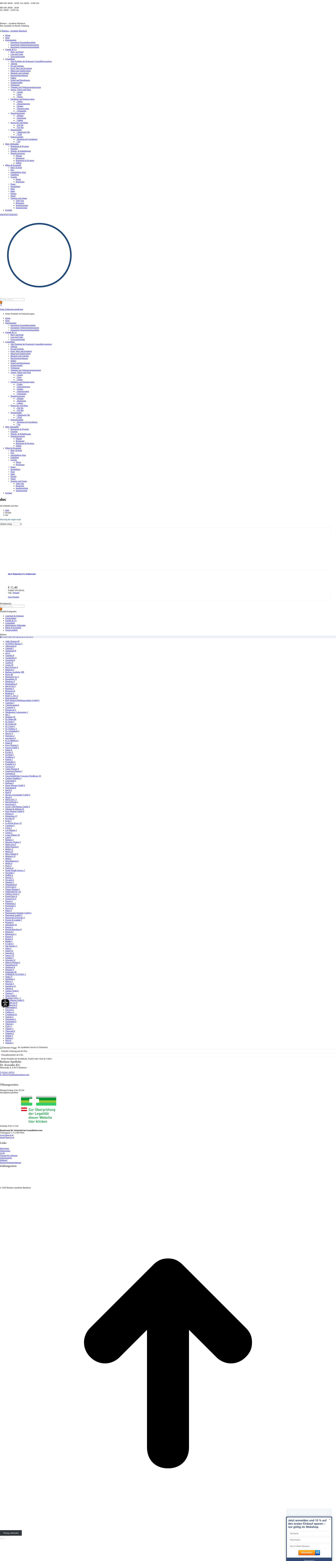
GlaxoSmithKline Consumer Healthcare (23, 776)
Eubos (8, 750)
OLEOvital (10, 887)
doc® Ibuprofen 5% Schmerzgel (22, 574)
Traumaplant (11, 1007)
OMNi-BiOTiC (13, 892)
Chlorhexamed (12, 705)
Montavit (10, 856)
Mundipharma (12, 861)
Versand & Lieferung (8, 1155)
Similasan (10, 967)
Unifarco (9, 1012)
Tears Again (11, 995)
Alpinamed (10, 651)
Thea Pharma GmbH (14, 1000)
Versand (15, 593)
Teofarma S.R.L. (13, 998)
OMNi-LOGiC (12, 894)
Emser (8, 743)
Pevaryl (9, 908)
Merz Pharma (11, 854)
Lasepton (9, 825)
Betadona (10, 681)
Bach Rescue (11, 667)
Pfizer (8, 910)
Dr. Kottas (10, 724)
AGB (2, 1153)
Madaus (9, 840)
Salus (8, 948)
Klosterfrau (11, 816)
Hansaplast (10, 788)
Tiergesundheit (11, 630)
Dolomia (10, 717)
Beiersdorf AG (12, 677)
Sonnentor (10, 972)
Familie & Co (11, 621)
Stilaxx (9, 981)
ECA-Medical (12, 740)
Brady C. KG (11, 696)
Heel (8, 792)
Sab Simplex (11, 946)
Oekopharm (11, 884)
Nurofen (9, 882)
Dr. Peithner (11, 729)
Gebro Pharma (12, 769)
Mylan (8, 863)
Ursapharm (11, 1014)
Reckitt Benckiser (13, 929)
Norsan (9, 877)
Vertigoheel (10, 1021)
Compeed (10, 707)
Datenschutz (309, 1558)
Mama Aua (10, 844)
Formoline (10, 762)
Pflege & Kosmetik (13, 628)
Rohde (8, 941)
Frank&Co (10, 764)
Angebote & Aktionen (14, 616)
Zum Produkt (13, 597)
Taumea (9, 993)
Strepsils (9, 984)
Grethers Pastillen (13, 778)
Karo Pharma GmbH (14, 811)
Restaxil (9, 932)
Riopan (9, 936)
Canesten (9, 703)
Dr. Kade (9, 722)
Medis (9, 851)
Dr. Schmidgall (12, 731)
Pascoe (9, 901)
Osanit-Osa (10, 899)
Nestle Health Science (15, 870)
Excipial (9, 755)
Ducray (9, 733)
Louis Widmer (12, 835)
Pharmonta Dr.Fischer (15, 918)
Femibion (10, 757)
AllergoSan (10, 646)
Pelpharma (10, 903)
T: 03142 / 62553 (7, 1072)
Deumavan (10, 710)
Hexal (8, 797)
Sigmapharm (11, 965)
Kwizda (9, 818)
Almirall (9, 648)
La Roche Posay (13, 823)
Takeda (9, 988)
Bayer (9, 674)
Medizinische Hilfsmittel (15, 625)
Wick (8, 1040)
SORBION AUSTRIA (15, 974)
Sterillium (10, 979)
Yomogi (9, 1043)
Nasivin (9, 868)
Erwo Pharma (11, 745)
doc (7, 714)
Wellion (9, 1038)
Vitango (9, 1029)
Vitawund (10, 1031)
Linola (8, 833)
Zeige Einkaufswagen (9, 309)
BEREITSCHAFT (8, 14)
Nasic (8, 866)
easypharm (10, 738)
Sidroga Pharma (12, 962)
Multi (8, 859)
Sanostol (9, 953)
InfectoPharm (11, 802)
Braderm (9, 693)
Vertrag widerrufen (11, 1533)
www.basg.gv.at (6, 1135)
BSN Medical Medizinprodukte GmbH (22, 700)
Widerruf (3, 1160)
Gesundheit (10, 623)
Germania (10, 773)
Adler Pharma (12, 641)
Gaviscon (10, 766)
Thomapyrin (11, 1005)
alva (7, 653)
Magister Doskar (13, 842)
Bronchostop (11, 698)
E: (14, 1075)
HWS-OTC (11, 799)
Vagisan (9, 1017)
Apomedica (10, 658)
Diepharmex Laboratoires (16, 712)
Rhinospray (10, 934)
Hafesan (9, 783)
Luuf (8, 837)
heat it (8, 790)
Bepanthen (11, 679)
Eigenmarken (10, 618)
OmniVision (11, 896)
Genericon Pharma (13, 771)
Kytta (8, 821)
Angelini (9, 655)
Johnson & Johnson (14, 809)
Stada (8, 977)
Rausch (9, 927)
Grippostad (10, 781)
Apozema (10, 660)
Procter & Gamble (13, 920)
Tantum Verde (12, 991)
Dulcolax (9, 736)
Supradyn (10, 986)
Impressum (4, 1148)
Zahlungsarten (6, 1158)
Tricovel (9, 1010)
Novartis (9, 880)
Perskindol (10, 906)
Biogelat (9, 688)
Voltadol (9, 1033)
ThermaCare (11, 1003)
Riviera (9, 939)
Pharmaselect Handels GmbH (18, 913)
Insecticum (10, 804)
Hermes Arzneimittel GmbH (17, 795)
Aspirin (9, 663)
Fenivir (9, 759)
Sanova (9, 955)
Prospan (9, 922)
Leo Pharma (11, 830)
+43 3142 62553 (7, 19)
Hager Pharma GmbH (15, 785)
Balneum (9, 670)
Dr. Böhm (10, 719)
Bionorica (10, 691)
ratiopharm (11, 925)
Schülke (9, 958)
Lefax (8, 828)
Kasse (20, 309)
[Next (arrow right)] (4, 1538)
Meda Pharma (11, 847)
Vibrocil (9, 1024)
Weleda (9, 1036)
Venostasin (10, 1019)
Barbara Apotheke (14, 672)
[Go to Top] (168, 1531)
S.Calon (9, 944)
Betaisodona (11, 684)
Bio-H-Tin (10, 686)
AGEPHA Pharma (13, 644)
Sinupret (9, 970)
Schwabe (10, 960)
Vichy (8, 1026)
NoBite (9, 875)
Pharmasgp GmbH (13, 915)
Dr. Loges (10, 726)
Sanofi (9, 951)
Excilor (9, 752)
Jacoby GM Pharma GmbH (17, 807)
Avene (9, 665)
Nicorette (9, 873)
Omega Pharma (12, 889)
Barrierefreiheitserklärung (10, 1163)
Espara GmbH (12, 748)
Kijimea (9, 814)
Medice (9, 849)
